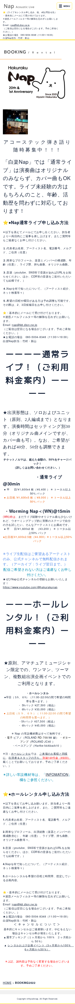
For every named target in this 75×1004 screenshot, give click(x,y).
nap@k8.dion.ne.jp (20, 25)
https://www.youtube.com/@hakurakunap (30, 587)
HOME (7, 983)
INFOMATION (57, 774)
